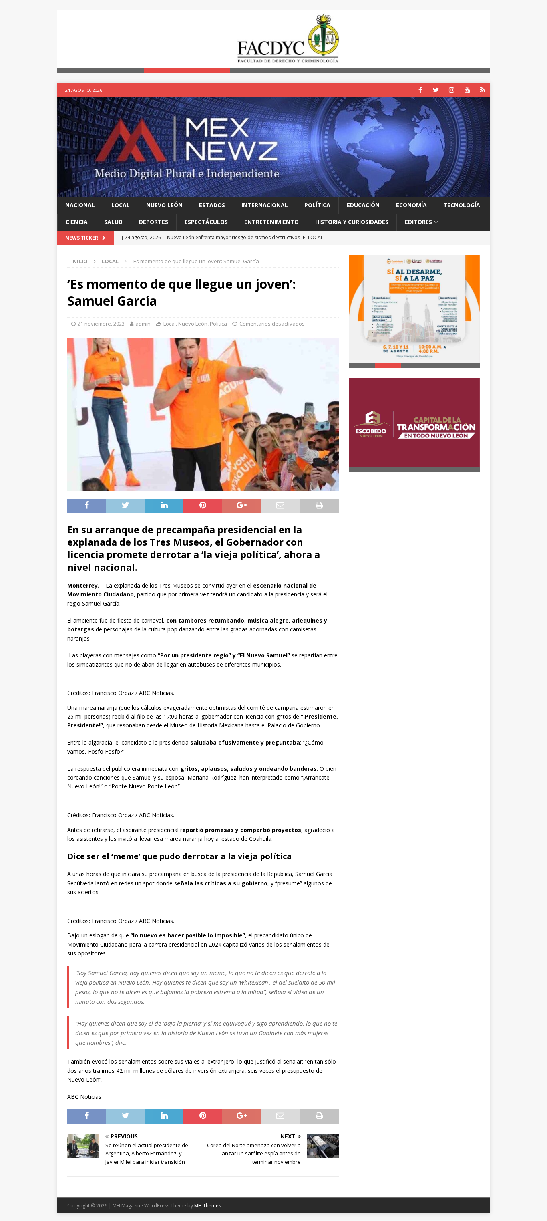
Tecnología (461, 205)
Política (317, 205)
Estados (212, 205)
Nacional (80, 205)
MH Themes (207, 1205)
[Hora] (483, 90)
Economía (411, 205)
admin (143, 323)
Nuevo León (164, 205)
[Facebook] (420, 90)
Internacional (264, 205)
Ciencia (77, 222)
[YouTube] (467, 90)
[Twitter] (436, 90)
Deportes (153, 222)
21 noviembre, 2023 (101, 323)
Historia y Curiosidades (351, 222)
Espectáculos (206, 222)
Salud (113, 222)
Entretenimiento (271, 222)
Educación (363, 205)
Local (120, 205)
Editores (418, 222)
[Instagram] (451, 90)
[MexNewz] (273, 191)
